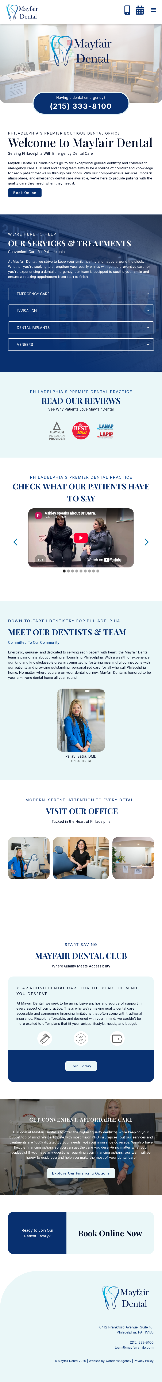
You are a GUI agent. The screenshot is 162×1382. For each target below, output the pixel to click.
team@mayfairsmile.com (134, 1347)
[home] (20, 13)
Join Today (81, 1066)
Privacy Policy (144, 1361)
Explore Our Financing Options (81, 1173)
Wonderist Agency (118, 1361)
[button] (153, 10)
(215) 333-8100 (142, 1342)
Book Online (24, 193)
